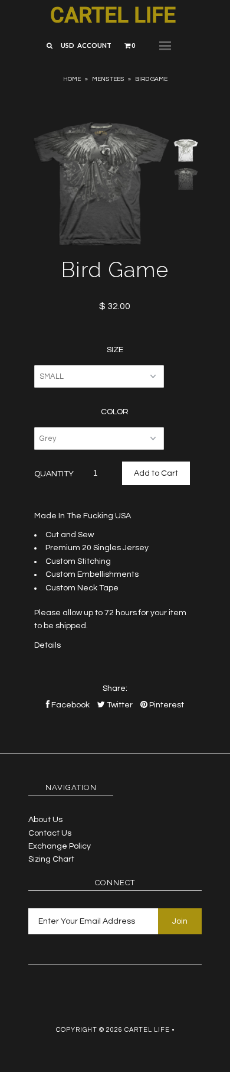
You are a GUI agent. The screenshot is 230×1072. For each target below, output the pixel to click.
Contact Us (49, 833)
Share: (115, 688)
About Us (45, 820)
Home (72, 79)
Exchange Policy (59, 846)
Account (94, 45)
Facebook (70, 705)
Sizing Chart (51, 859)
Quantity (54, 474)
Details (47, 645)
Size (115, 350)
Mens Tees (108, 79)
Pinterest (165, 705)
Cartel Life (113, 15)
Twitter (119, 705)
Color (115, 412)
